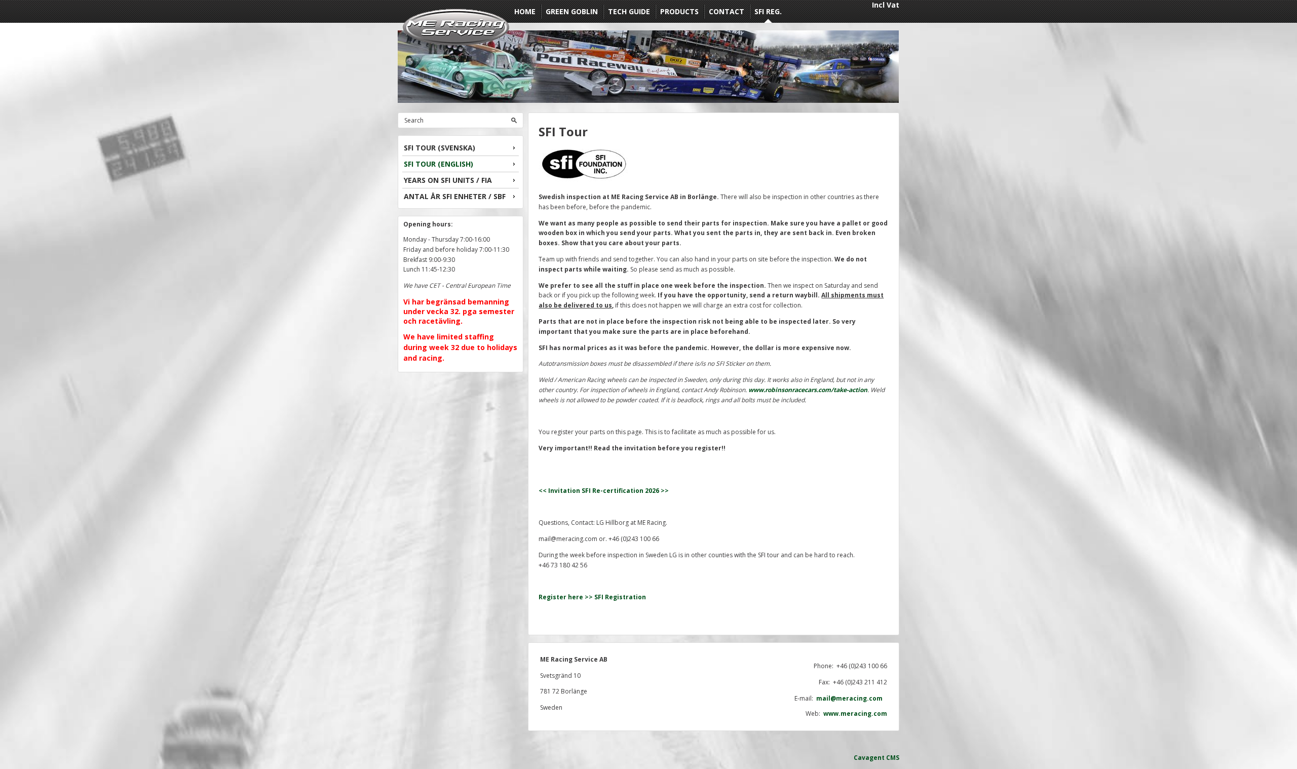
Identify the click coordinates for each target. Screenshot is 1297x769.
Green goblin (572, 11)
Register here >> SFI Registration (592, 597)
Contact (726, 11)
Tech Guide (629, 11)
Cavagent (869, 757)
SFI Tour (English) (438, 164)
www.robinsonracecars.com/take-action (807, 390)
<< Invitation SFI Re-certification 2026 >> (604, 490)
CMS (892, 757)
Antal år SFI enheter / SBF (455, 196)
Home (525, 11)
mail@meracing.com (851, 698)
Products (679, 11)
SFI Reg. (768, 11)
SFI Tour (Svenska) (439, 147)
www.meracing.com (855, 713)
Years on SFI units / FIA (448, 180)
